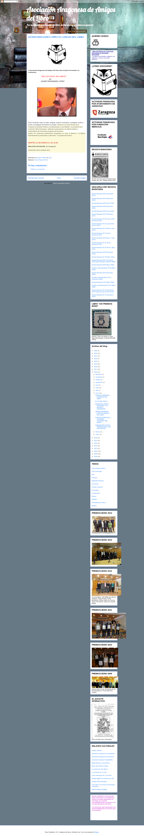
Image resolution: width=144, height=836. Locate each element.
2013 (95, 443)
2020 (95, 361)
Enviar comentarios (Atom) (61, 183)
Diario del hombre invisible (100, 766)
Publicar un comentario (38, 169)
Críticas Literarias (97, 487)
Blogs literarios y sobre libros (101, 763)
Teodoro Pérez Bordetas (99, 781)
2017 (95, 369)
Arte (93, 474)
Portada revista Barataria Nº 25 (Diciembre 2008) (101, 278)
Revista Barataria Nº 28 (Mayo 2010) (103, 257)
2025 (95, 353)
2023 (95, 358)
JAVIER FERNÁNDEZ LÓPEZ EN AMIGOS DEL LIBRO (102, 413)
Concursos (95, 484)
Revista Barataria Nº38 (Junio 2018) (103, 211)
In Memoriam (96, 493)
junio (97, 385)
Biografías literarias (98, 480)
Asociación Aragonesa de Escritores (103, 756)
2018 (95, 366)
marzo (98, 393)
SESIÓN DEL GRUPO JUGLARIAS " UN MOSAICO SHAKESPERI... (102, 406)
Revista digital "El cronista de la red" (103, 778)
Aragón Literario (97, 750)
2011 (95, 448)
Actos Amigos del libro (41, 160)
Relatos (94, 505)
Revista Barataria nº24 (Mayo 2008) (103, 282)
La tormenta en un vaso (99, 772)
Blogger (96, 832)
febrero (98, 432)
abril (97, 390)
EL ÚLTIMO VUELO (101, 401)
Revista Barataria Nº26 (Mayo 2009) (103, 265)
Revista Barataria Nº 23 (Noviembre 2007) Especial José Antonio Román (103, 290)
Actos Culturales (97, 471)
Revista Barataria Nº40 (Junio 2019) (103, 203)
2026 (95, 350)
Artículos (94, 477)
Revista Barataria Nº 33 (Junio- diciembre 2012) (101, 234)
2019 (95, 364)
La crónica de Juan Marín (100, 769)
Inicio (59, 178)
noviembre (99, 377)
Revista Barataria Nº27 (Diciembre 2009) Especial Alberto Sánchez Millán (103, 261)
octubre (98, 379)
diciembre (99, 374)
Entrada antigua (80, 178)
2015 (95, 438)
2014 (95, 440)
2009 (95, 454)
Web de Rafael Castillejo (99, 789)
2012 (95, 446)
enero (98, 434)
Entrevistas (95, 490)
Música (94, 496)
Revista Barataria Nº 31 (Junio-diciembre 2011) (101, 243)
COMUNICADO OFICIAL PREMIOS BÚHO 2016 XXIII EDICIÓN (103, 426)
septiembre (99, 382)
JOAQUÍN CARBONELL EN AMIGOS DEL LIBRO (102, 397)
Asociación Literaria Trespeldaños (102, 760)
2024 (95, 356)
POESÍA (94, 499)
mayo (97, 387)
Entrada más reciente (36, 178)
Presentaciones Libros (99, 502)
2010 (95, 451)
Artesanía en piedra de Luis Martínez (103, 753)
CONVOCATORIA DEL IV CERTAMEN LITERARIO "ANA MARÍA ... (103, 420)
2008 (95, 456)
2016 (95, 372)
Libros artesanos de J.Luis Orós (102, 775)
